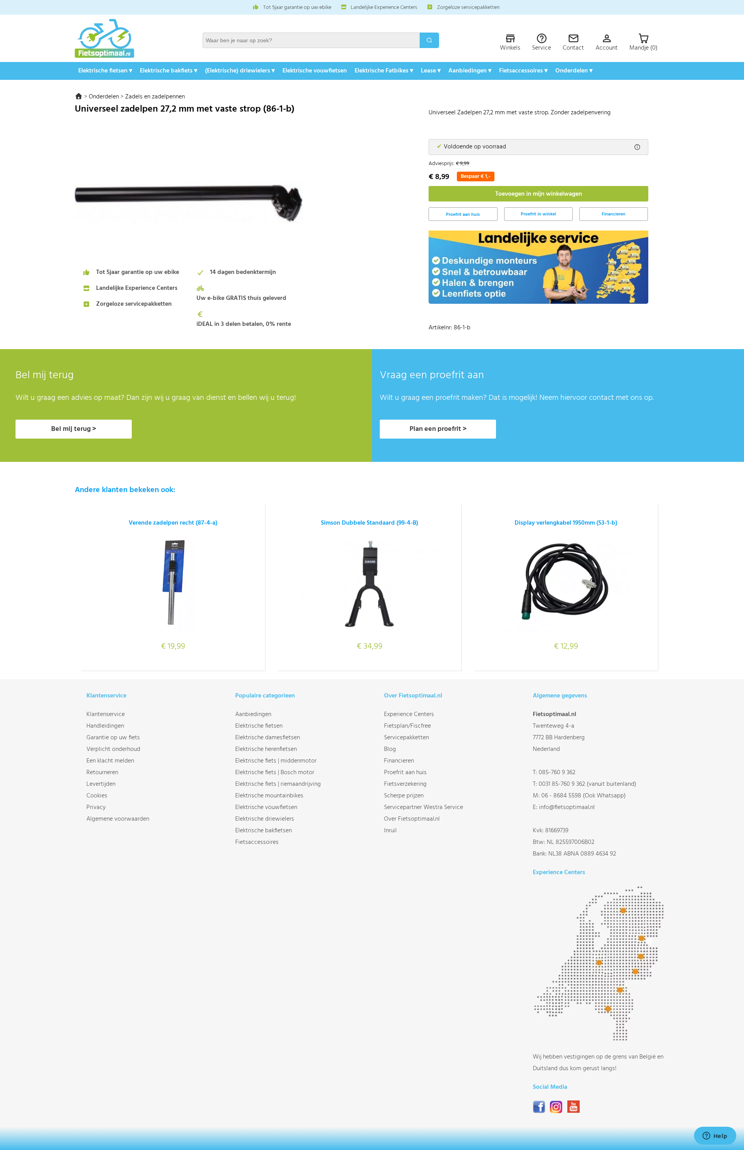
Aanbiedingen (253, 714)
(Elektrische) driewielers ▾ (240, 71)
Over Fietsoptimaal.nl (412, 819)
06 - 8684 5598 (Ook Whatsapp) (583, 796)
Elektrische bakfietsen (263, 831)
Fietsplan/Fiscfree (407, 726)
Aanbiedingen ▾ (469, 71)
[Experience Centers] (601, 1040)
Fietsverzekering (405, 784)
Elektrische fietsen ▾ (105, 71)
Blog (390, 749)
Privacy (96, 807)
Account (607, 48)
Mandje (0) (643, 48)
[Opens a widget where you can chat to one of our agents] (715, 1136)
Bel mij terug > (73, 429)
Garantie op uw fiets (113, 738)
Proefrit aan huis (405, 773)
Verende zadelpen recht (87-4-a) (173, 523)
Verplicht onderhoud (113, 749)
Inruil (390, 831)
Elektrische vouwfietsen (314, 71)
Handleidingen (105, 726)
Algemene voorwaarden (117, 819)
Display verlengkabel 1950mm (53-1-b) (566, 523)
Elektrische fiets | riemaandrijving (278, 784)
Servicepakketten (406, 738)
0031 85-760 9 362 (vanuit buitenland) (587, 784)
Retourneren (102, 773)
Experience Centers (409, 714)
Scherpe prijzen (404, 796)
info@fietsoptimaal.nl (567, 807)
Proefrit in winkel (538, 214)
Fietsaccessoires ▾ (523, 71)
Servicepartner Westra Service (423, 807)
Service (541, 48)
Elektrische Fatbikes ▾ (384, 71)
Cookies (96, 796)
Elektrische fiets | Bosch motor (274, 773)
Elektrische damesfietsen (267, 738)
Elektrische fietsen (258, 726)
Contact (573, 48)
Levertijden (100, 784)
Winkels (510, 48)
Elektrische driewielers (264, 819)
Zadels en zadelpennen (155, 97)
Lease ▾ (431, 71)
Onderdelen (104, 97)
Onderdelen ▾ (573, 71)
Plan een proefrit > (438, 429)
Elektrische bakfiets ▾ (168, 71)
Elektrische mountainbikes (269, 796)
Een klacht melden (110, 761)
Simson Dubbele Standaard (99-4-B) (369, 523)
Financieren (613, 214)
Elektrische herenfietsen (266, 749)
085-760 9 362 (557, 773)
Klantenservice (105, 714)
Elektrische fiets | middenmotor (276, 761)
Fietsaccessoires (257, 842)
